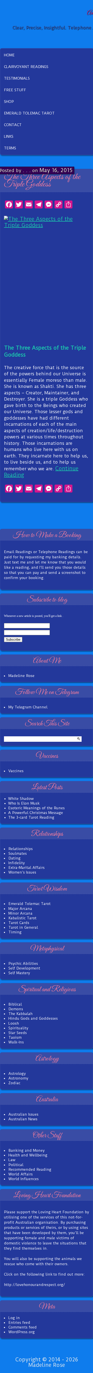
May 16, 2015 (55, 170)
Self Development (24, 968)
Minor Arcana (20, 913)
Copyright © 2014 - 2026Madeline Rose (46, 1362)
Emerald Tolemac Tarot (29, 903)
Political (15, 1165)
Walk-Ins (16, 1042)
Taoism (15, 1037)
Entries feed (19, 1322)
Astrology (17, 1073)
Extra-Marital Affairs (26, 867)
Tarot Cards (18, 923)
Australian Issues (23, 1114)
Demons (15, 1009)
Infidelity (16, 863)
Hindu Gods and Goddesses (33, 1018)
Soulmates (17, 853)
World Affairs (20, 1174)
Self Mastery (19, 973)
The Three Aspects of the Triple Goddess (42, 180)
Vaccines (16, 771)
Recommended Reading (29, 1169)
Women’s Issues (22, 872)
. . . (27, 170)
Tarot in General (23, 927)
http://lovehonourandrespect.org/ (34, 1285)
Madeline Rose (21, 676)
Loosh (13, 1023)
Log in (14, 1318)
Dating (14, 858)
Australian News (22, 1119)
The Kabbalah (20, 1014)
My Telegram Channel (27, 707)
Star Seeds (17, 1033)
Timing (15, 932)
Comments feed (22, 1327)
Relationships (20, 849)
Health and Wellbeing (27, 1155)
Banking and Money (26, 1150)
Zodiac (14, 1083)
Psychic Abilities (23, 963)
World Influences (23, 1179)
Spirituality (18, 1028)
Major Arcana (20, 908)
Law (11, 1160)
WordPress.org (21, 1332)
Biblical (15, 1004)
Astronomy (18, 1078)
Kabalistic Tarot (22, 918)
